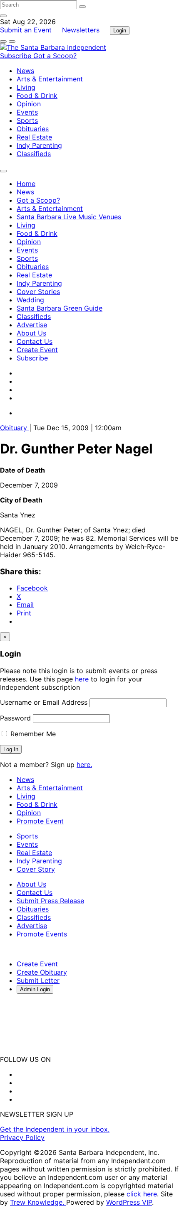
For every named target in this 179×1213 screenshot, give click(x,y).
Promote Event (40, 821)
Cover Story (36, 869)
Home (26, 183)
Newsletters (80, 30)
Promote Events (42, 934)
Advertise (32, 325)
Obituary (14, 428)
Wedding (30, 300)
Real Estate (34, 137)
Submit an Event (26, 30)
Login (119, 30)
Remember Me (32, 734)
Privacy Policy (22, 1137)
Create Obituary (42, 972)
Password (15, 718)
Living (26, 87)
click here (142, 1194)
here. (84, 764)
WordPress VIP (129, 1202)
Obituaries (33, 129)
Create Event (37, 350)
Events (27, 112)
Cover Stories (38, 291)
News (25, 70)
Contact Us (34, 341)
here (82, 679)
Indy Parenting (39, 145)
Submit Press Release (50, 901)
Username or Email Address (43, 702)
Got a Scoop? (55, 55)
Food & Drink (37, 95)
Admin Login (35, 989)
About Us (31, 333)
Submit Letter (38, 980)
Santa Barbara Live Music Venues (69, 217)
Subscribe (16, 55)
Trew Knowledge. (38, 1202)
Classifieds (34, 153)
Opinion (29, 104)
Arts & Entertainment (50, 79)
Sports (27, 120)
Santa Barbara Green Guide (59, 308)
